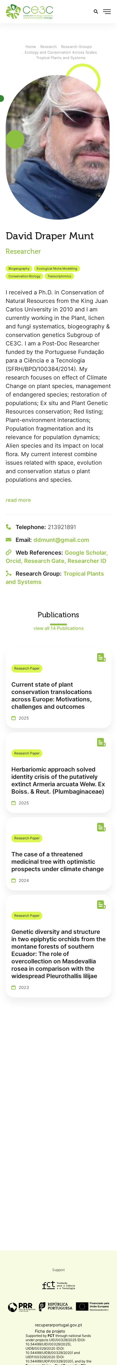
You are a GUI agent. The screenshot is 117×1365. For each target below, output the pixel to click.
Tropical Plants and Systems (60, 57)
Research (48, 46)
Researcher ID (87, 560)
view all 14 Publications (59, 628)
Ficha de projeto (50, 1331)
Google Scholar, (86, 552)
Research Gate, (46, 560)
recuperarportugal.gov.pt (58, 1324)
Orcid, (15, 560)
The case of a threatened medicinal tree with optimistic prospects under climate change (57, 862)
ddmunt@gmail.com (61, 539)
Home (31, 46)
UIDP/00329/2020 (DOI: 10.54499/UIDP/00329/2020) (49, 1359)
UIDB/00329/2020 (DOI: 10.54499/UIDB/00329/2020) (49, 1350)
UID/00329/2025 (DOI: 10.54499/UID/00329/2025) (55, 1342)
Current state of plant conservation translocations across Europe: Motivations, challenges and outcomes (51, 695)
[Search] (96, 11)
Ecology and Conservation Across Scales (61, 52)
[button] (107, 12)
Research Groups (76, 46)
